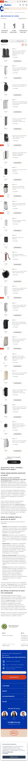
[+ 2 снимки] (6, 154)
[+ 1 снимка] (6, 104)
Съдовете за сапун (10, 600)
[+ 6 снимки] (6, 138)
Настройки (5, 753)
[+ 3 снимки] (6, 239)
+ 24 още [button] (14, 462)
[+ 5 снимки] (6, 171)
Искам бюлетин (14, 677)
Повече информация (7, 751)
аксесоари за (10, 584)
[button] (14, 41)
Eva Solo (3, 505)
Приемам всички (14, 757)
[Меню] (1, 5)
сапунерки (13, 513)
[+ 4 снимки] (6, 341)
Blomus (22, 504)
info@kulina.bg (14, 722)
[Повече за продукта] (6, 70)
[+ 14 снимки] (6, 53)
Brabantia (17, 504)
